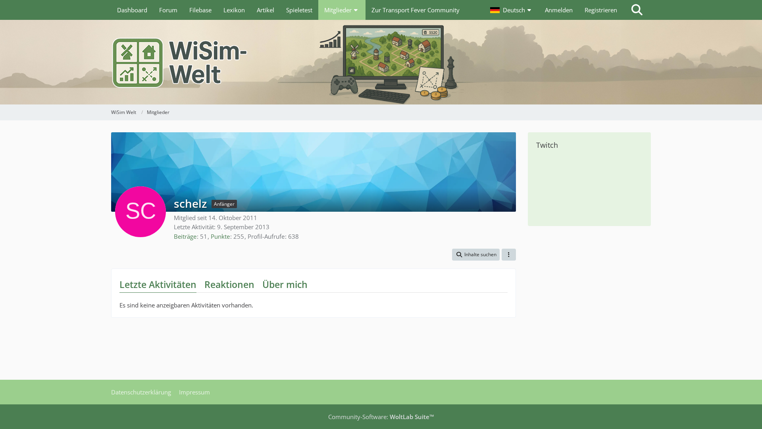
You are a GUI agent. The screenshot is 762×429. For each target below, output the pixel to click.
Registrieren (601, 10)
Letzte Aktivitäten (157, 284)
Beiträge (185, 236)
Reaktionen (229, 284)
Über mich (285, 284)
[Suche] (637, 10)
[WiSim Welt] (381, 62)
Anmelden (559, 10)
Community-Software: (381, 417)
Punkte (220, 236)
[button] (511, 10)
